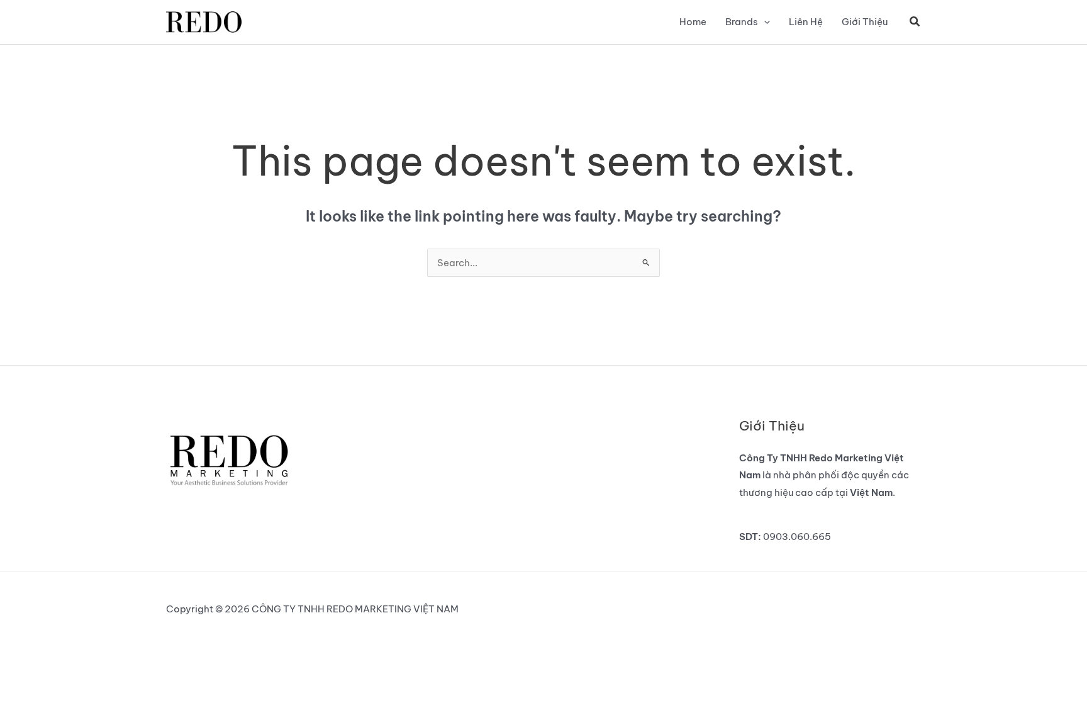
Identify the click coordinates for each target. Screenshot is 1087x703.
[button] (764, 22)
